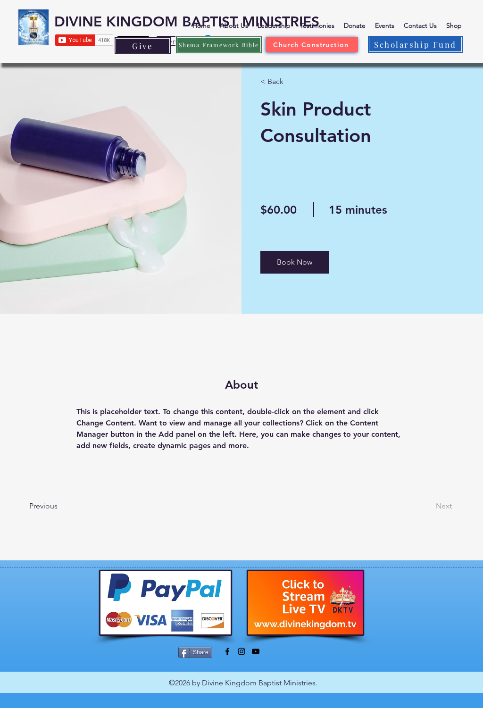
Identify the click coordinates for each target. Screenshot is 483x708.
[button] (294, 262)
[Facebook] (227, 651)
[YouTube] (255, 651)
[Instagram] (241, 651)
